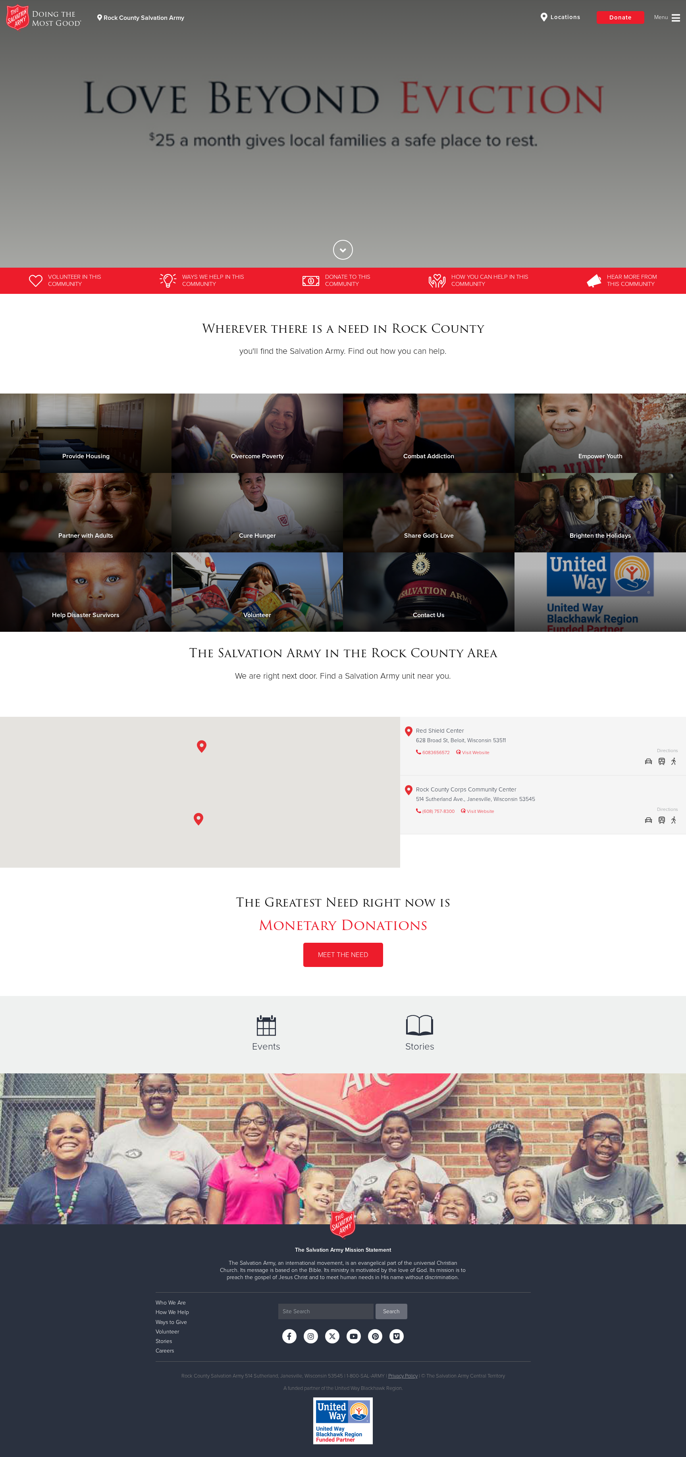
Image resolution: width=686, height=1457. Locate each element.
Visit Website (475, 752)
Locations (564, 17)
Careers (165, 1350)
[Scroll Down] (343, 250)
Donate (620, 17)
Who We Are (171, 1302)
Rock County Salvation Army (143, 18)
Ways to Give (171, 1322)
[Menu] (667, 18)
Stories (419, 1046)
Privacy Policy (403, 1376)
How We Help (172, 1312)
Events (266, 1046)
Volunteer (167, 1331)
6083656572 (435, 752)
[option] (343, 134)
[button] (198, 820)
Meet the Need (343, 955)
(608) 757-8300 (438, 811)
